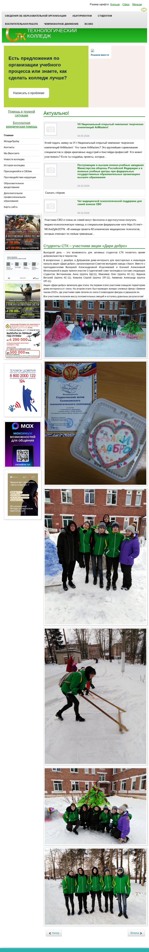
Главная (8, 135)
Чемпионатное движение (61, 24)
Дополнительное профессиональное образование (15, 197)
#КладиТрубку (11, 141)
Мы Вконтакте (11, 153)
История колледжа (14, 165)
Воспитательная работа (21, 24)
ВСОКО (89, 24)
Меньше (137, 4)
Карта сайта (10, 207)
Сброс (126, 4)
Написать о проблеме (28, 93)
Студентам (105, 16)
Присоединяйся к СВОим (18, 171)
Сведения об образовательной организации (35, 16)
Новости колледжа (14, 159)
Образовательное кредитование (14, 185)
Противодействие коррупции (20, 177)
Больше (115, 4)
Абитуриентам (82, 16)
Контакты (9, 147)
